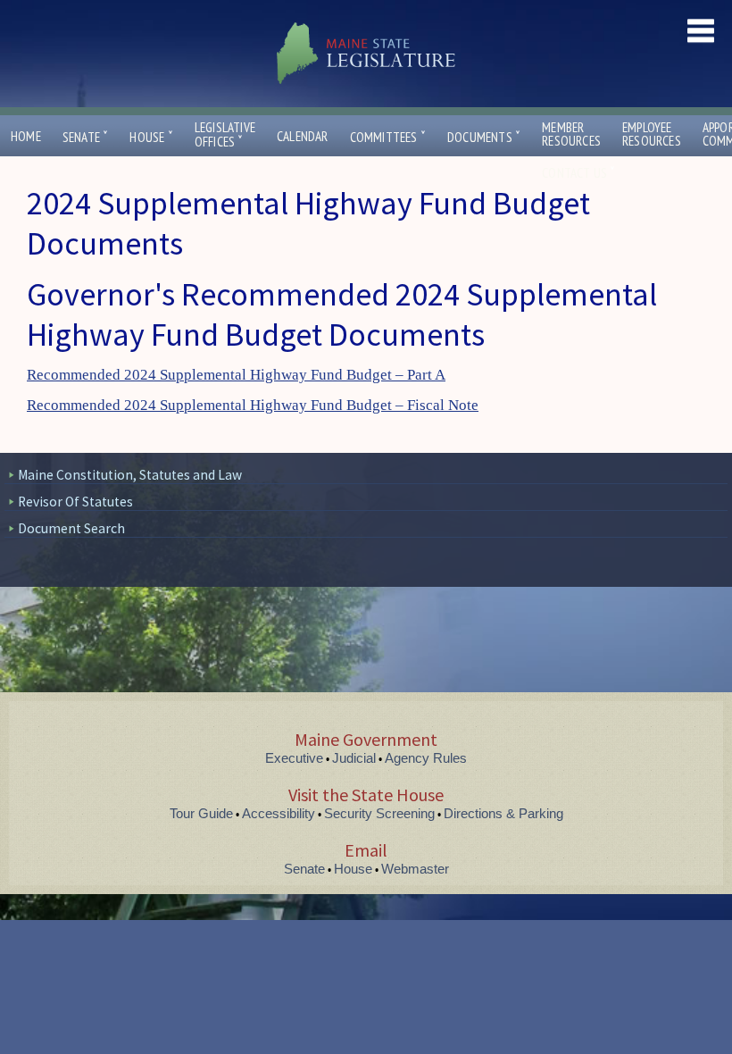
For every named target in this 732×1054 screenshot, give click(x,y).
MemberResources (571, 134)
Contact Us (578, 172)
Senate (85, 137)
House (150, 137)
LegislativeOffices (225, 135)
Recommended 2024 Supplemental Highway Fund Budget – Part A (236, 374)
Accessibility (278, 813)
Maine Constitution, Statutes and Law (130, 474)
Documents (483, 137)
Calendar (303, 136)
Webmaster (415, 868)
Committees (388, 137)
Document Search (71, 528)
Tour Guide (201, 813)
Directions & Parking (503, 813)
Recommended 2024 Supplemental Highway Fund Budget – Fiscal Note (252, 405)
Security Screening (379, 813)
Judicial (354, 757)
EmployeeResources (651, 134)
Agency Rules (426, 757)
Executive (294, 757)
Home (26, 136)
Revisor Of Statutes (75, 501)
